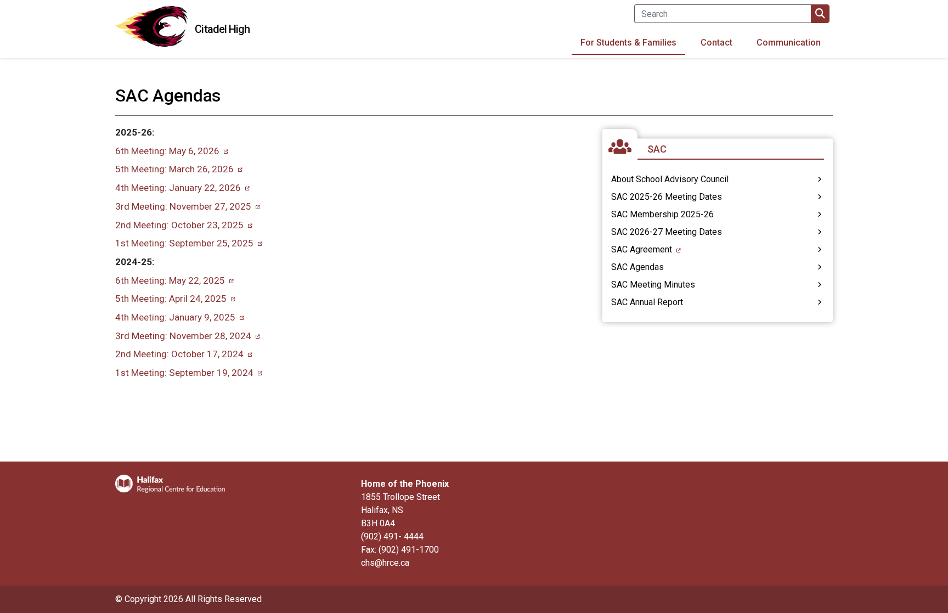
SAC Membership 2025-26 (662, 214)
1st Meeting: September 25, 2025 (184, 243)
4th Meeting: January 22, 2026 (178, 187)
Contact (716, 42)
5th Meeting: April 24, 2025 (171, 298)
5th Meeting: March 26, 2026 (174, 169)
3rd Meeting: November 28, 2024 (183, 335)
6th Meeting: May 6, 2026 (167, 150)
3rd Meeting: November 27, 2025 (183, 206)
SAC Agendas (637, 267)
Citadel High (222, 29)
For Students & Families (628, 42)
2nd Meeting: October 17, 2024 (179, 353)
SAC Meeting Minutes (653, 284)
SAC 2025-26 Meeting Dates (666, 197)
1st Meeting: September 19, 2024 (184, 372)
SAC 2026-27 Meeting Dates (666, 232)
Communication (789, 42)
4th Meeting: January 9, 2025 (175, 317)
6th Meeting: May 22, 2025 (170, 280)
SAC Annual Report (647, 302)
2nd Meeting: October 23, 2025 (179, 225)
